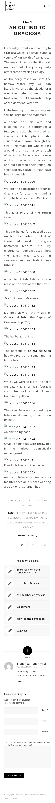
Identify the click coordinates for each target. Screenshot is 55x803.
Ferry (30, 513)
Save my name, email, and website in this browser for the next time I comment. (29, 743)
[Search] (43, 6)
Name (45, 709)
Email (45, 720)
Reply (19, 681)
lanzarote (14, 522)
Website (45, 731)
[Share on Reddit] (45, 545)
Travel (27, 22)
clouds (21, 513)
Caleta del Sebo (16, 317)
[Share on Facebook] (10, 545)
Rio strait (40, 522)
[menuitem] (43, 6)
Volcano (27, 527)
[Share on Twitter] (22, 545)
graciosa (41, 513)
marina (28, 522)
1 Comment (34, 500)
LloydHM (27, 505)
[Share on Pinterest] (33, 545)
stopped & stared (22, 794)
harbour (14, 517)
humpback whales (34, 517)
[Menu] (49, 6)
